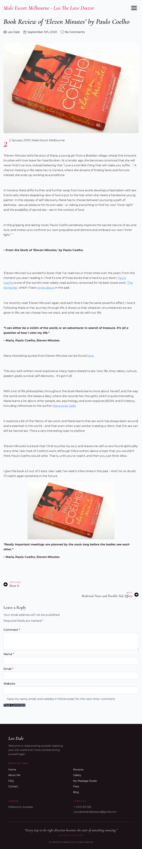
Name (8, 654)
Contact (13, 786)
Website (9, 683)
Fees (76, 786)
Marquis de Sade (64, 405)
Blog (76, 792)
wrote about (45, 287)
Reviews (78, 769)
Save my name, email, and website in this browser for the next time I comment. (61, 699)
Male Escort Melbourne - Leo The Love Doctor (48, 8)
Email (8, 669)
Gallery (77, 775)
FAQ (11, 780)
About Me (14, 775)
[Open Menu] (134, 8)
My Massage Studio (85, 780)
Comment (11, 629)
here (90, 355)
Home (12, 769)
